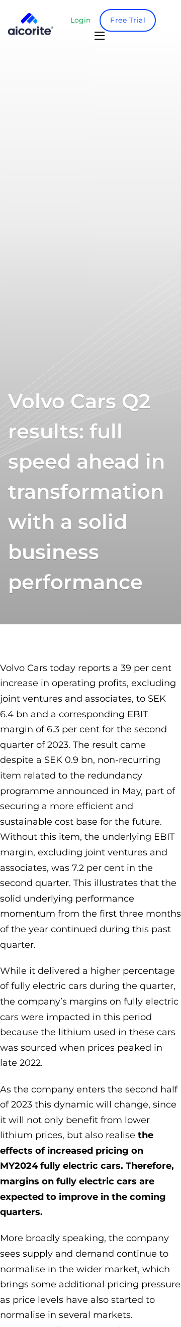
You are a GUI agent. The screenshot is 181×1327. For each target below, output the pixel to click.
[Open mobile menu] (100, 36)
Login (80, 20)
